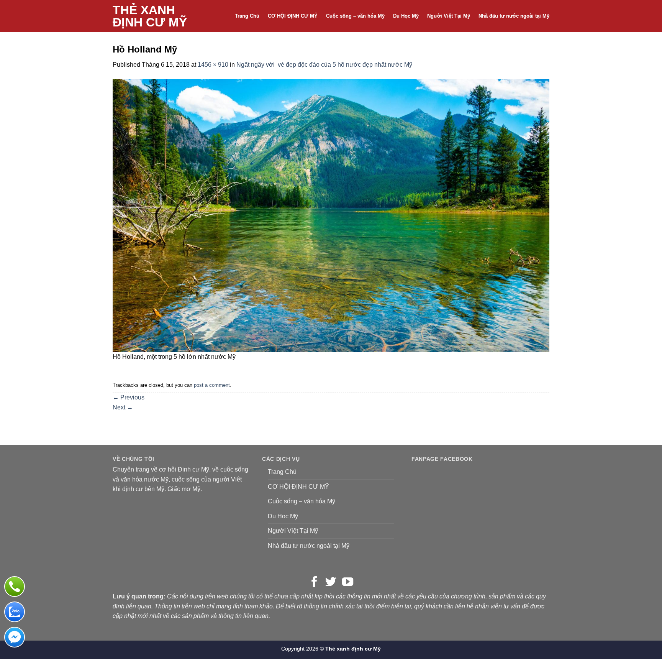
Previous (128, 397)
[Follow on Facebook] (314, 583)
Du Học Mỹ (406, 16)
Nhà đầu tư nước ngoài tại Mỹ (513, 16)
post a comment (212, 385)
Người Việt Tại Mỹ (448, 16)
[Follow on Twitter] (330, 583)
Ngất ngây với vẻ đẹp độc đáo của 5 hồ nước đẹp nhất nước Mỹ (324, 64)
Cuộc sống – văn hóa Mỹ (355, 16)
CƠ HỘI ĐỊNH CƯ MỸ (293, 16)
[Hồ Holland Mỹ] (331, 215)
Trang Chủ (247, 16)
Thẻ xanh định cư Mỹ (150, 16)
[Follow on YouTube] (347, 583)
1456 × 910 (213, 64)
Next (123, 407)
